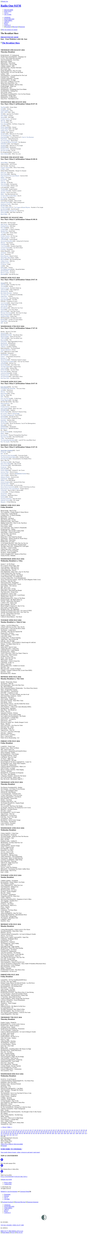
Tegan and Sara (5, 237)
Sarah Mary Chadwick (7, 450)
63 (53, 1131)
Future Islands (5, 473)
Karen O (3, 180)
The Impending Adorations (8, 440)
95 (41, 1133)
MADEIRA (3, 147)
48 (18, 1131)
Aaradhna (3, 134)
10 (16, 1130)
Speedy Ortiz (4, 231)
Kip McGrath (4, 209)
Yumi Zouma (4, 303)
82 (10, 1133)
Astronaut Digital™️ (25, 1191)
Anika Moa (3, 468)
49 (20, 1131)
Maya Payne (4, 393)
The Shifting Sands (6, 269)
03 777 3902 (6, 1231)
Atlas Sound (4, 224)
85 (17, 1133)
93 (36, 1133)
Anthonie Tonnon (5, 202)
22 (44, 1130)
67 (62, 1131)
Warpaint (3, 502)
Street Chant (4, 360)
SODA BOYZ (4, 144)
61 (48, 1131)
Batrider (3, 319)
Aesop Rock (4, 493)
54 (32, 1131)
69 (67, 1131)
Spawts (3, 117)
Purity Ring (4, 341)
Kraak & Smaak (5, 288)
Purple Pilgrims (5, 129)
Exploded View (5, 483)
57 (39, 1131)
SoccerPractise (5, 376)
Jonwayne (3, 252)
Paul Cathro (4, 371)
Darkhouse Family (6, 204)
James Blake (4, 162)
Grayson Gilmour (5, 167)
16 (30, 1130)
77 (85, 1131)
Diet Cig (3, 120)
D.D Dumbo (4, 179)
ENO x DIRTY (4, 112)
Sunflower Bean (5, 316)
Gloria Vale (4, 212)
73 (76, 1131)
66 (60, 1131)
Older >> (9, 1127)
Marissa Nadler (5, 336)
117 (16, 1135)
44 (9, 1131)
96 (43, 1133)
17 (33, 1130)
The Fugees (17, 207)
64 (55, 1131)
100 (53, 1133)
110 (83, 1133)
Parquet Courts (5, 375)
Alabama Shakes (5, 477)
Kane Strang (4, 124)
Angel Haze (4, 296)
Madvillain (3, 420)
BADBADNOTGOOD (6, 335)
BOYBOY (3, 205)
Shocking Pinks (5, 458)
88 (24, 1133)
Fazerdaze (4, 244)
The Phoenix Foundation (7, 361)
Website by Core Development (9, 1191)
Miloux (2, 425)
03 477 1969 (18, 1225)
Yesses (3, 283)
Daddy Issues (4, 130)
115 (10, 1135)
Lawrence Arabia (5, 373)
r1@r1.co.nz (17, 1231)
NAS (2, 396)
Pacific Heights (5, 127)
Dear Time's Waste (6, 463)
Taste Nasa (4, 284)
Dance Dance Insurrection (8, 487)
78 (1, 1133)
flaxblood (3, 497)
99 (50, 1133)
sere (2, 125)
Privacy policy (8, 1182)
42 (4, 1131)
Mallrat (2, 177)
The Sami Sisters (5, 366)
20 (39, 1130)
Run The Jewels (5, 441)
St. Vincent (4, 197)
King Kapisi (4, 137)
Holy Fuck (3, 172)
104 (65, 1133)
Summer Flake (5, 472)
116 (13, 1135)
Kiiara (2, 254)
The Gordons (4, 418)
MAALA (3, 267)
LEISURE (3, 239)
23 (46, 1130)
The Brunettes (4, 465)
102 (59, 1133)
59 (43, 1131)
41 (2, 1131)
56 (36, 1131)
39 (84, 1130)
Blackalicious (4, 428)
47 (16, 1131)
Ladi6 (2, 405)
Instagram (35, 1202)
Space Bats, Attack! (6, 257)
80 (6, 1133)
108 (77, 1133)
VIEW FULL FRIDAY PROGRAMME (12, 1144)
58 (41, 1131)
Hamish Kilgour (12, 457)
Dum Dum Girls (5, 378)
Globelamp (4, 495)
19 (37, 1130)
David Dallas (4, 365)
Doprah (3, 309)
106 (71, 1133)
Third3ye (3, 189)
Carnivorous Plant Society (8, 455)
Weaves (3, 242)
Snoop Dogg (15, 413)
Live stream (14, 29)
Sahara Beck (4, 421)
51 (25, 1131)
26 (53, 1130)
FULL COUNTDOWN (7, 1176)
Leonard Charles (5, 247)
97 (45, 1133)
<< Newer (3, 1127)
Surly (2, 109)
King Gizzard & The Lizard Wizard (10, 175)
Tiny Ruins (3, 107)
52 (27, 1131)
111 (86, 1133)
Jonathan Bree (5, 190)
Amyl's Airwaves (13, 1138)
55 (34, 1131)
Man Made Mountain (6, 293)
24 (49, 1130)
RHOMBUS (4, 410)
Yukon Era (3, 289)
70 (69, 1131)
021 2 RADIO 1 (7, 1225)
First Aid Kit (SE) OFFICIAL (8, 388)
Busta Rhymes (26, 207)
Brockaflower (4, 308)
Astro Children (4, 154)
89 (27, 1133)
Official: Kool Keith (12, 142)
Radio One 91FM (11, 5)
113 (5, 1135)
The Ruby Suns (5, 462)
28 (58, 1130)
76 (83, 1131)
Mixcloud (23, 1202)
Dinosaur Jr (4, 358)
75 (81, 1131)
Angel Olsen (4, 321)
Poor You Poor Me (6, 398)
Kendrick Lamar (5, 149)
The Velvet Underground (7, 415)
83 (13, 1133)
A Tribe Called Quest (6, 207)
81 (8, 1133)
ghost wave (4, 311)
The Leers (3, 122)
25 (51, 1130)
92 (34, 1133)
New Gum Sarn (5, 436)
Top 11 (6, 1197)
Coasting (3, 249)
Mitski (2, 194)
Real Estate (4, 139)
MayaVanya (4, 343)
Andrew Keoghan (5, 482)
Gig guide (7, 1199)
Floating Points (5, 226)
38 (81, 1130)
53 (30, 1131)
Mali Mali (3, 274)
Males (2, 199)
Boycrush (3, 340)
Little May (3, 182)
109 (80, 1133)
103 (62, 1133)
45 (11, 1131)
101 (56, 1133)
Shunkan (3, 192)
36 (77, 1130)
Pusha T (3, 356)
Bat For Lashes (5, 272)
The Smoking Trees (6, 135)
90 (29, 1133)
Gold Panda (4, 478)
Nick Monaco (4, 435)
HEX (2, 114)
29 (60, 1130)
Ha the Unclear (5, 431)
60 (46, 1131)
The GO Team (4, 298)
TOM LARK (4, 338)
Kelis (2, 351)
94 (38, 1133)
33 (70, 1130)
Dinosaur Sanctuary (6, 313)
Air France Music (5, 140)
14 (26, 1130)
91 (31, 1133)
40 (86, 1130)
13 (23, 1130)
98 (47, 1133)
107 (74, 1133)
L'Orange (3, 142)
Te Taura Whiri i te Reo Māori (8, 195)
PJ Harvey (3, 264)
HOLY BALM (4, 115)
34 (72, 1130)
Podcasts (6, 1196)
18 (35, 1130)
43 (6, 1131)
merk (2, 234)
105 (68, 1133)
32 (67, 1130)
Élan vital (3, 227)
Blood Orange (4, 210)
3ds (2, 132)
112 (2, 1135)
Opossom (3, 333)
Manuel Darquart (5, 314)
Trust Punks (4, 185)
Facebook (10, 1202)
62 (50, 1131)
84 (15, 1133)
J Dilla (2, 438)
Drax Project (4, 174)
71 (71, 1131)
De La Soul (4, 413)
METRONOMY (5, 271)
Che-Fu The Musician (28, 137)
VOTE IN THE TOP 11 (20, 1176)
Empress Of (13, 210)
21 (42, 1130)
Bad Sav (3, 259)
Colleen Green (5, 261)
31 (65, 1130)
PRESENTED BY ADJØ (9, 37)
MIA (2, 323)
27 (56, 1130)
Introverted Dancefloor (7, 241)
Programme (7, 1194)
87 (22, 1133)
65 (57, 1131)
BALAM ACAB (4, 345)
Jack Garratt (4, 306)
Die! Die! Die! (4, 150)
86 (20, 1133)
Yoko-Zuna (4, 184)
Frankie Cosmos (5, 119)
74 (78, 1131)
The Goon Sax (5, 294)
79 (3, 1133)
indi (2, 266)
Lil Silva (3, 169)
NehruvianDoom (5, 403)
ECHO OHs (4, 370)
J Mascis (3, 346)
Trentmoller (4, 490)
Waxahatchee (4, 291)
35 (74, 1130)
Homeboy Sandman (6, 498)
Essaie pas (4, 467)
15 (28, 1130)
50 (23, 1131)
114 (8, 1135)
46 (13, 1131)
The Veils (3, 286)
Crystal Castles (5, 110)
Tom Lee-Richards (6, 485)
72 (74, 1131)
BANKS (3, 480)
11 (19, 1130)
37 (79, 1130)
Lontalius (3, 229)
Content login (8, 1184)
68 (64, 1131)
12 (21, 1130)
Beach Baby (4, 214)
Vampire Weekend (6, 350)
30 (63, 1130)
